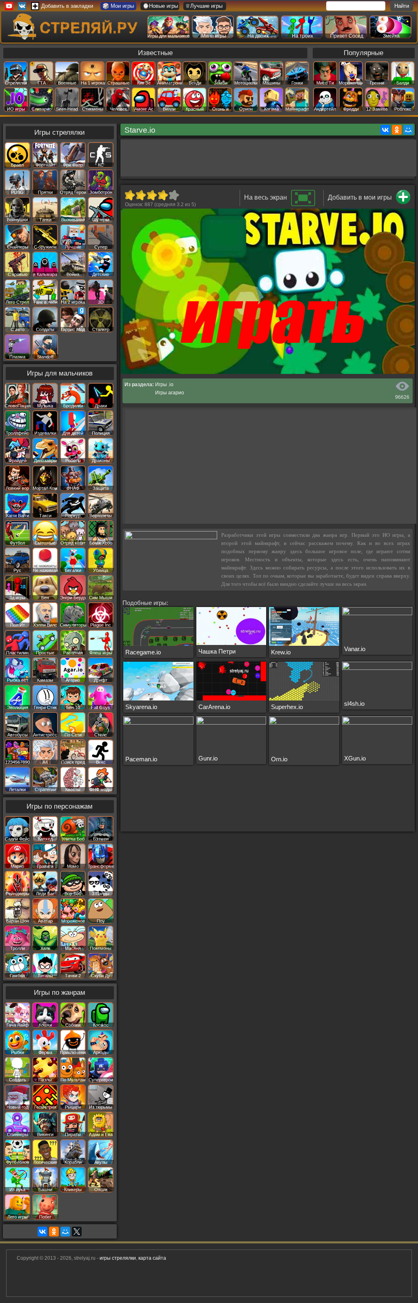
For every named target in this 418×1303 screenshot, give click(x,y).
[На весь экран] (303, 204)
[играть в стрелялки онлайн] (74, 38)
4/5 (162, 195)
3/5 (151, 195)
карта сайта (152, 1258)
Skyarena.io (141, 706)
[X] (77, 1231)
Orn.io (279, 759)
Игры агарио (169, 393)
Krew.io (281, 652)
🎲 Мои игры (118, 6)
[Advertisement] (269, 158)
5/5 (173, 195)
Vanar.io (354, 648)
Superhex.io (287, 706)
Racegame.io (143, 652)
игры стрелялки (118, 1258)
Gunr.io (208, 758)
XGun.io (355, 758)
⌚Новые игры (160, 6)
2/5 (140, 195)
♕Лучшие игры (203, 6)
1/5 (129, 195)
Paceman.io (141, 759)
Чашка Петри (217, 651)
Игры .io (164, 384)
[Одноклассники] (397, 130)
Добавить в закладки (67, 6)
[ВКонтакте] (385, 130)
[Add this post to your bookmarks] (403, 202)
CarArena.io (214, 706)
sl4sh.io (354, 703)
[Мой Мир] (408, 130)
